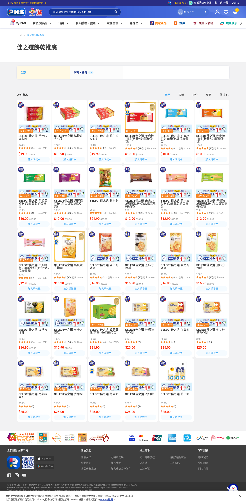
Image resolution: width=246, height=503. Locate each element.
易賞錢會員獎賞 (203, 2)
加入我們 (116, 462)
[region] (123, 497)
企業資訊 (86, 462)
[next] (241, 23)
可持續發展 (117, 457)
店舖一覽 (223, 2)
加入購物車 (34, 159)
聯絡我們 (203, 457)
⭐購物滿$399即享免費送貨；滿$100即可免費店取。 (33, 3)
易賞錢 (143, 462)
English (235, 3)
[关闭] (240, 496)
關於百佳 (86, 457)
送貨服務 (175, 462)
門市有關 (203, 468)
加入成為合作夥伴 (121, 468)
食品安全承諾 (88, 468)
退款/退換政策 (178, 457)
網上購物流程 (147, 457)
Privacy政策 (106, 499)
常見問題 (203, 462)
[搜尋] (116, 12)
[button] (193, 12)
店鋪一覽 (145, 468)
